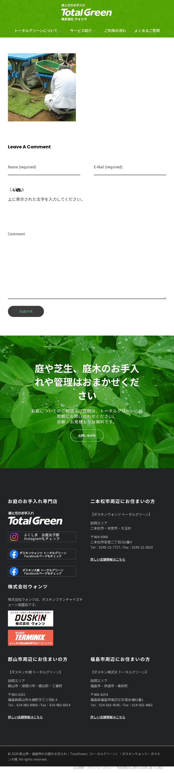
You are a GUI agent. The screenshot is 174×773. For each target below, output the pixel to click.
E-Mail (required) (108, 166)
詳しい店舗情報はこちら (107, 559)
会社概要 (78, 767)
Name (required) (22, 166)
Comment (16, 233)
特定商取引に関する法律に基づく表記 (140, 767)
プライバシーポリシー (100, 767)
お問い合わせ (87, 435)
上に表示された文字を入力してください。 (46, 199)
